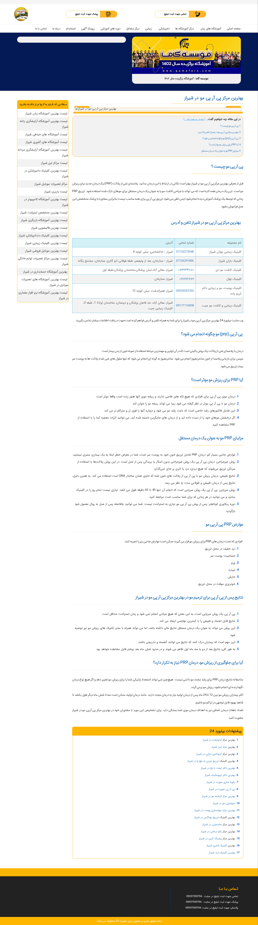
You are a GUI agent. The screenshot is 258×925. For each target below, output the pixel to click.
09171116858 (185, 305)
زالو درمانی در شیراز (211, 831)
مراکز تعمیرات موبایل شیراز (51, 184)
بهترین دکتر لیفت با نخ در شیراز (218, 768)
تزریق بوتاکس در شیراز (206, 817)
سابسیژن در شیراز (212, 824)
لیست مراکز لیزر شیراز (54, 163)
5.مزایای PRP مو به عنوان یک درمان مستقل (221, 151)
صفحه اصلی (234, 28)
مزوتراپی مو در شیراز (224, 803)
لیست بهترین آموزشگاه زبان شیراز (46, 113)
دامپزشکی (164, 28)
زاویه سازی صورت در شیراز (220, 782)
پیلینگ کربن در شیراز (210, 838)
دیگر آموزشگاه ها (184, 28)
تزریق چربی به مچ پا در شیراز (203, 761)
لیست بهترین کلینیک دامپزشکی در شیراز (46, 173)
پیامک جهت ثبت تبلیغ (86, 14)
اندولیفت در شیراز (212, 740)
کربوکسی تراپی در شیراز (209, 754)
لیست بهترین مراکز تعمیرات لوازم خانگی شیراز (43, 261)
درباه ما (56, 28)
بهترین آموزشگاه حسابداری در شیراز (45, 271)
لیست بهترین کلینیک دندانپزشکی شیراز (43, 235)
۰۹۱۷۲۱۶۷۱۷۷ (186, 279)
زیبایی (148, 28)
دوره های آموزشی (111, 28)
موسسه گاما (202, 78)
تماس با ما (41, 28)
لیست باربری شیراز (55, 191)
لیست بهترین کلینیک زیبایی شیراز (46, 243)
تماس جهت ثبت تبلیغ (175, 14)
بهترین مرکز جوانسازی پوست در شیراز (214, 810)
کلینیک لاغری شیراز (216, 845)
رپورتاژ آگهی (88, 28)
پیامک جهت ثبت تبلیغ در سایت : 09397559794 (212, 902)
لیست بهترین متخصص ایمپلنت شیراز (43, 212)
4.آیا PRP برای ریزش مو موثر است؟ (225, 145)
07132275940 (185, 251)
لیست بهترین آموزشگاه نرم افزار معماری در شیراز (43, 295)
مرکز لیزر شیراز (219, 747)
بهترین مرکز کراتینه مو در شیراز (218, 796)
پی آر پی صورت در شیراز (222, 789)
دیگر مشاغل (132, 28)
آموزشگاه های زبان (211, 28)
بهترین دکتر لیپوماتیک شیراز (220, 775)
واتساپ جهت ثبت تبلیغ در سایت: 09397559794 (211, 908)
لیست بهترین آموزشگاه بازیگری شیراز (44, 220)
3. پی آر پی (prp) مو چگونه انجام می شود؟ (221, 138)
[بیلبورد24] (21, 14)
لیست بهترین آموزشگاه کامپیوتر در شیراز (46, 202)
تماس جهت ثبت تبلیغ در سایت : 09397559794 (212, 896)
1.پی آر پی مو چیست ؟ (230, 126)
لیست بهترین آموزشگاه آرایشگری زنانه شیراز (44, 124)
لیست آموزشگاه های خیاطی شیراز (46, 134)
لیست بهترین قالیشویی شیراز (49, 227)
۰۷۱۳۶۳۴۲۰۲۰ (186, 270)
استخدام (71, 28)
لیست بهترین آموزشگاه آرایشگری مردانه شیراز (43, 152)
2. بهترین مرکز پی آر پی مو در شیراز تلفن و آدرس (219, 132)
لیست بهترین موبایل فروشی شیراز (46, 250)
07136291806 (185, 260)
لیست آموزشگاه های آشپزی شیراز (46, 142)
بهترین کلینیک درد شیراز (222, 853)
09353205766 (185, 290)
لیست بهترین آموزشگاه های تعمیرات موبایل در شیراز (45, 282)
